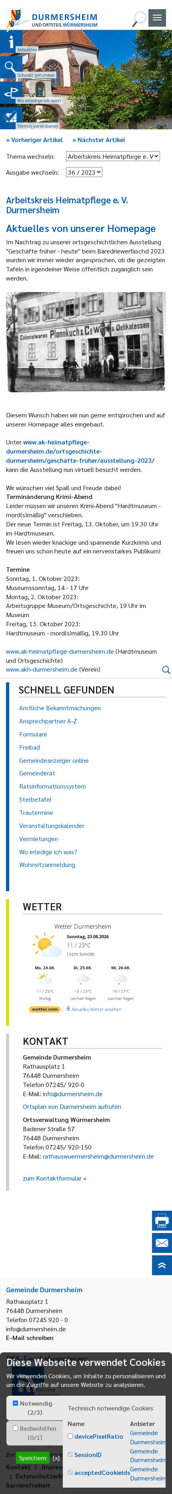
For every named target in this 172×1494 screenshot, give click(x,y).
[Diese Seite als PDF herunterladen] (162, 1228)
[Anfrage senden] (162, 1250)
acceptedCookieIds (102, 1472)
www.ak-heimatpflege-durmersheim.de (60, 651)
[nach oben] (162, 1272)
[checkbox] (15, 1403)
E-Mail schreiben (30, 1337)
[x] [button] (56, 1457)
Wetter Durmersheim (82, 926)
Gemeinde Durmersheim (148, 1437)
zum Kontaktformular (52, 1178)
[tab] (34, 1408)
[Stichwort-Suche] (139, 25)
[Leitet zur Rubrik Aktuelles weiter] (11, 42)
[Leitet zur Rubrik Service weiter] (11, 93)
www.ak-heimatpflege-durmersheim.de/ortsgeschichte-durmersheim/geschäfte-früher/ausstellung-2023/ (80, 451)
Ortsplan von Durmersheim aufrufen (72, 1106)
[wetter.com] (45, 1011)
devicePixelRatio (98, 1436)
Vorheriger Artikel (34, 139)
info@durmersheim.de (73, 1093)
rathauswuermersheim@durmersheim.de (98, 1156)
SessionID (88, 1454)
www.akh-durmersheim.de (42, 669)
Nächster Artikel (98, 139)
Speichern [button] (32, 1457)
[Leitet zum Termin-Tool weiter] (11, 118)
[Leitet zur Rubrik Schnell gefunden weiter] (11, 67)
